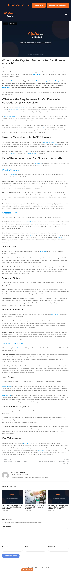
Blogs (5, 23)
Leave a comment (27, 68)
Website (51, 546)
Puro (49, 567)
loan (59, 240)
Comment (6, 526)
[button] (66, 14)
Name (5, 546)
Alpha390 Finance (15, 68)
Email (27, 546)
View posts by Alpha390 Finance (20, 474)
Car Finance (13, 23)
